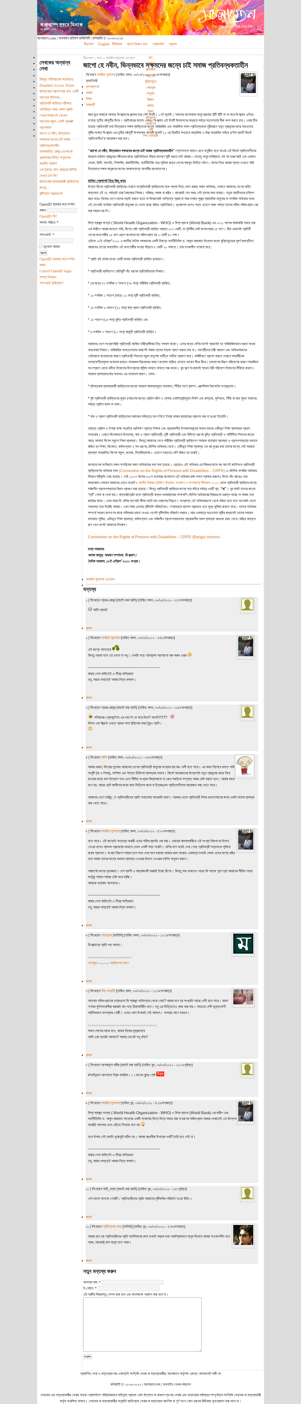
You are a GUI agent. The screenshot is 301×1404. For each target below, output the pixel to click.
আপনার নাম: (92, 1282)
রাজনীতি (150, 69)
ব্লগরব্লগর (92, 87)
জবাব (88, 628)
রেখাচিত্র (150, 123)
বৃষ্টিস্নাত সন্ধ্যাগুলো (51, 193)
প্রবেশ (173, 44)
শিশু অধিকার (150, 136)
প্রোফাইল (158, 44)
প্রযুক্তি (150, 76)
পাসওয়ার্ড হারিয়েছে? (51, 283)
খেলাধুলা (150, 88)
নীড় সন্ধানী (108, 991)
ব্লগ (99, 58)
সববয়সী (90, 105)
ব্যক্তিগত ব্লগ (120, 963)
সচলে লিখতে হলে (137, 44)
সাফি (104, 757)
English (104, 44)
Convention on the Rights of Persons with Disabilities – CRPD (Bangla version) (154, 537)
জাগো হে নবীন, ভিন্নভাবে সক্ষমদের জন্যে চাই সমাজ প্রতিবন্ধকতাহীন (55, 139)
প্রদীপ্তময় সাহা (112, 1226)
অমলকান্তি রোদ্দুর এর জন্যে (56, 151)
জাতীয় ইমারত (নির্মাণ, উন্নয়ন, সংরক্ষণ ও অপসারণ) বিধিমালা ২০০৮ (179, 483)
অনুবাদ (150, 93)
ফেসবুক (92, 963)
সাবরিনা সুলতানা (106, 75)
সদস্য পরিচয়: (49, 222)
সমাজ (89, 93)
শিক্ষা (151, 111)
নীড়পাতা (89, 44)
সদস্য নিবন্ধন (48, 277)
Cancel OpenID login (55, 271)
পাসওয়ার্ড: (47, 235)
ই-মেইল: (90, 1288)
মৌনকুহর (106, 935)
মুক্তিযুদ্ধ (150, 81)
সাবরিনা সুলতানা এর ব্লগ (120, 58)
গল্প (150, 57)
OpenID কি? (48, 216)
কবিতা (150, 106)
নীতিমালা (117, 44)
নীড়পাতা (88, 58)
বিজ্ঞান (150, 99)
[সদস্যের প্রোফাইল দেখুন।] (248, 92)
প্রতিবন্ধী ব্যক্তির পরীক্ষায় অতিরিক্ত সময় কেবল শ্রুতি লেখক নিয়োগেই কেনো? (56, 109)
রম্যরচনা (151, 118)
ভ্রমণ (150, 63)
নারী (150, 130)
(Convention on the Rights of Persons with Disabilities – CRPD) (172, 471)
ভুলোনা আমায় (51, 247)
